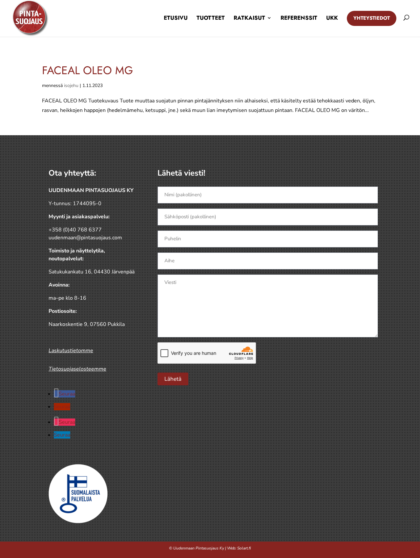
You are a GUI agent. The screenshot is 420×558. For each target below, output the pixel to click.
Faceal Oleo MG (87, 70)
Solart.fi (244, 548)
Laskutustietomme (71, 350)
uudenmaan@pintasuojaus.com (85, 237)
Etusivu (176, 18)
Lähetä (172, 379)
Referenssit (299, 18)
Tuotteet (211, 18)
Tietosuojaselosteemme (77, 369)
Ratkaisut (249, 18)
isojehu (71, 85)
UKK (332, 18)
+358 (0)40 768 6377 (75, 229)
